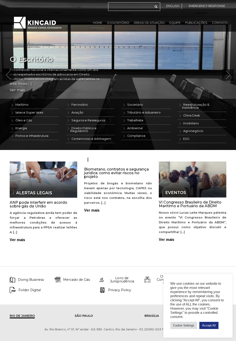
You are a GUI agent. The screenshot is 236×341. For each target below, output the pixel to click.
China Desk (191, 115)
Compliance (136, 136)
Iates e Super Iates (29, 112)
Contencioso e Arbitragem (91, 139)
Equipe (175, 22)
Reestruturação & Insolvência (195, 106)
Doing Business (31, 280)
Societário (135, 104)
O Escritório (118, 22)
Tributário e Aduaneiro (144, 112)
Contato (219, 22)
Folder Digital (29, 290)
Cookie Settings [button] (183, 325)
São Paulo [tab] (84, 315)
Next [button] (228, 75)
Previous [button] (8, 75)
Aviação (77, 112)
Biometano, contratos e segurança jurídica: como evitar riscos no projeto (116, 173)
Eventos (175, 193)
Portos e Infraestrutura (31, 136)
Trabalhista (135, 120)
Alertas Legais (34, 193)
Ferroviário (79, 104)
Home (97, 22)
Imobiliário (191, 123)
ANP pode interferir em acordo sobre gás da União (38, 204)
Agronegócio (193, 131)
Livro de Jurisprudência (122, 279)
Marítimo (22, 104)
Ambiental (135, 128)
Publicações (196, 22)
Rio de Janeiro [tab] (22, 315)
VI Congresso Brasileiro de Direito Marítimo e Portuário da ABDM (190, 204)
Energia (21, 128)
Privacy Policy (119, 290)
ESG (186, 139)
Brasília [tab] (152, 315)
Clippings (102, 160)
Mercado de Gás (76, 280)
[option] (118, 75)
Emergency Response (207, 6)
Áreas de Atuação (149, 22)
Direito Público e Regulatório (83, 129)
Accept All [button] (209, 325)
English (172, 6)
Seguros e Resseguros (88, 120)
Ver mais (17, 90)
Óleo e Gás (23, 120)
